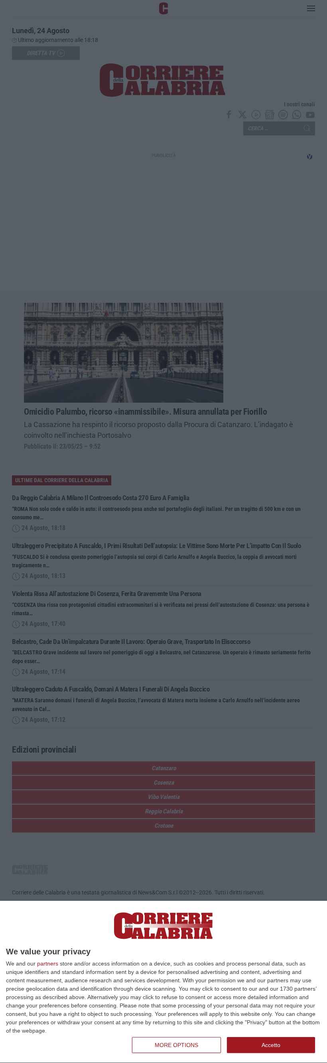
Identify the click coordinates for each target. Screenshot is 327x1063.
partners (47, 963)
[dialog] (163, 982)
